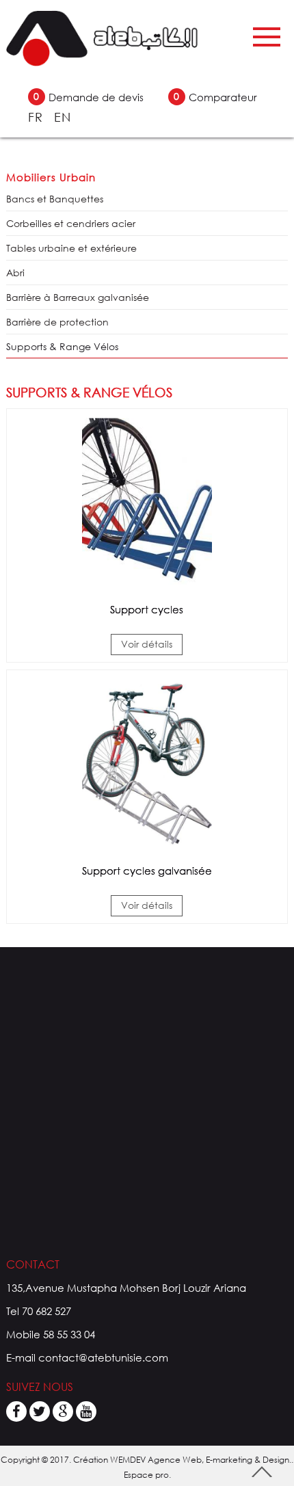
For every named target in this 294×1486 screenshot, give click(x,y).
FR (37, 116)
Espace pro (146, 1475)
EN (62, 116)
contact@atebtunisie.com (103, 1357)
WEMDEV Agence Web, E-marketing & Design (199, 1459)
